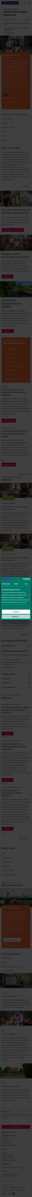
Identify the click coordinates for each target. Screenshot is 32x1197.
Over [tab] (26, 584)
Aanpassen (15, 616)
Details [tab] (16, 584)
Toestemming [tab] (6, 584)
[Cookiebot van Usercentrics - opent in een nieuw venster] (23, 579)
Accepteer (16, 611)
